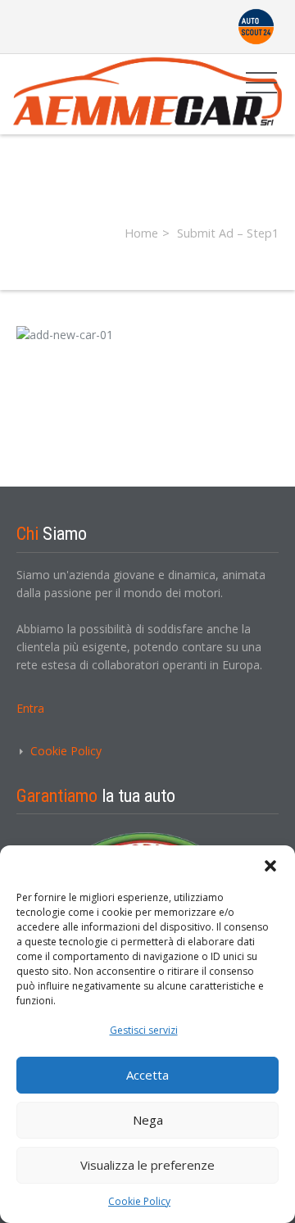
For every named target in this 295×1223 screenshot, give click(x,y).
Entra (30, 708)
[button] (270, 866)
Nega (148, 1120)
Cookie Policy (139, 1201)
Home (141, 233)
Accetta (147, 1075)
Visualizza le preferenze (147, 1165)
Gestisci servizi (144, 1030)
